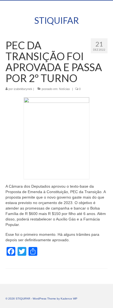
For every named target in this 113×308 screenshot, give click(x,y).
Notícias (64, 89)
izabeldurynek (23, 89)
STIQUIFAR (56, 20)
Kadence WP (69, 298)
